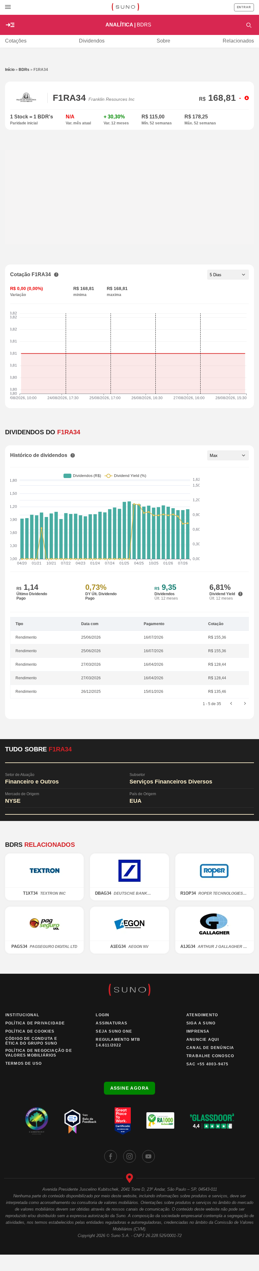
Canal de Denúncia (210, 1048)
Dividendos (92, 40)
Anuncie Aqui (202, 1039)
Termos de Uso (23, 1063)
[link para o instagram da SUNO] (129, 1156)
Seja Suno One (114, 1031)
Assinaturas (111, 1023)
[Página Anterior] (231, 704)
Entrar (244, 7)
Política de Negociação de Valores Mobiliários (38, 1052)
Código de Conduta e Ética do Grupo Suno (31, 1041)
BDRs (24, 69)
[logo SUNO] (125, 7)
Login (102, 1015)
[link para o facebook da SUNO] (110, 1156)
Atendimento (202, 1015)
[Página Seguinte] (245, 704)
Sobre (163, 40)
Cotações (16, 40)
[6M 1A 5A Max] (228, 455)
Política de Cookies (30, 1031)
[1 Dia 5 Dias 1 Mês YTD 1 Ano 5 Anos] (228, 275)
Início (10, 69)
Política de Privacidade (35, 1023)
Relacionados (238, 40)
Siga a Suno (200, 1023)
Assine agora (129, 1088)
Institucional (22, 1015)
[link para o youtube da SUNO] (148, 1156)
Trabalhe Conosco (210, 1056)
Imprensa (198, 1031)
